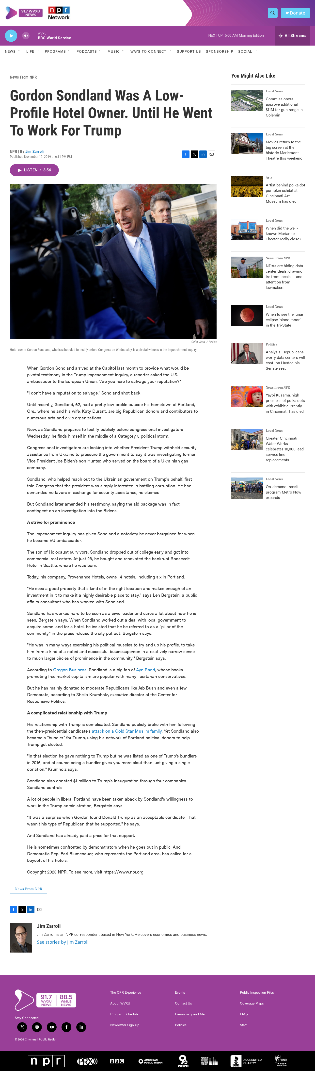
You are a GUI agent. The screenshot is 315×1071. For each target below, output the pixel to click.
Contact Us (183, 1003)
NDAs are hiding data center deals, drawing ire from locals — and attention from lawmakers (284, 276)
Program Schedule (124, 1014)
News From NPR (23, 77)
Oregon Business (70, 669)
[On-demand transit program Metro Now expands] (247, 488)
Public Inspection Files (257, 992)
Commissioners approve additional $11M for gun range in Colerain (284, 107)
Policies (181, 1025)
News (10, 51)
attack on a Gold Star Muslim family (127, 731)
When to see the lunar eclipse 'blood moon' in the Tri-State (284, 319)
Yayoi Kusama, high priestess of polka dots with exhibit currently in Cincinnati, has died (285, 403)
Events (180, 992)
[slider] (33, 35)
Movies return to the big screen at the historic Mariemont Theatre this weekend (284, 150)
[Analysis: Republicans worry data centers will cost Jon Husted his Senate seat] (247, 353)
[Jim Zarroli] (21, 938)
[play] (11, 36)
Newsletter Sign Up (124, 1025)
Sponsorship (219, 51)
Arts (269, 178)
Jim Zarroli (34, 151)
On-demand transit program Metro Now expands (283, 492)
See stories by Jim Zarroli (63, 942)
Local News (274, 91)
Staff (243, 1025)
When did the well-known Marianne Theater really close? (283, 233)
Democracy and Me (190, 1014)
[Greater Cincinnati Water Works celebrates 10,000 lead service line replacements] (247, 439)
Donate (297, 13)
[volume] (26, 35)
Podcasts (87, 51)
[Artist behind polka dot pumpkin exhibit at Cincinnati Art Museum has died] (247, 186)
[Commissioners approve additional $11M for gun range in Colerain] (247, 100)
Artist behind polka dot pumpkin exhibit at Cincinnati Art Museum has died (285, 193)
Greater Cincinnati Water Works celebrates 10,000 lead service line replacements (285, 448)
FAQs (244, 1014)
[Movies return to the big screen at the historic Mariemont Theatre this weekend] (247, 143)
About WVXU (120, 1003)
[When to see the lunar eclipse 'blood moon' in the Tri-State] (247, 315)
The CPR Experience (125, 992)
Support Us (189, 51)
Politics (271, 344)
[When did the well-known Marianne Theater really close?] (247, 229)
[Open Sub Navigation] (19, 51)
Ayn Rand (145, 669)
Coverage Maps (252, 1003)
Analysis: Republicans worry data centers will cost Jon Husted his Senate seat (285, 360)
